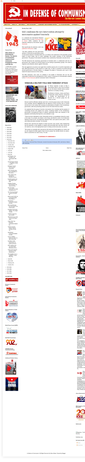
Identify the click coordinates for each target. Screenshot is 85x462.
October (10, 144)
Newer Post (24, 148)
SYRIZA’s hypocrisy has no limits (12, 214)
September (10, 146)
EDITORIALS (22, 24)
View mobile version (47, 150)
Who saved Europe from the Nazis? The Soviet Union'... (13, 206)
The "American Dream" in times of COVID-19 (13, 193)
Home (47, 148)
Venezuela (27, 143)
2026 (8, 127)
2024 (8, 131)
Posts (78, 442)
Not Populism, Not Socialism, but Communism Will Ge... (12, 158)
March (9, 260)
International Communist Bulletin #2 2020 (12, 202)
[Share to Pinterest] (32, 140)
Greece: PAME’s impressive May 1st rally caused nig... (12, 238)
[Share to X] (30, 140)
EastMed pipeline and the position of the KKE (12, 180)
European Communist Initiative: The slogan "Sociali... (13, 210)
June (9, 152)
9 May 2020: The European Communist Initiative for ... (13, 223)
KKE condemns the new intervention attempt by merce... (12, 246)
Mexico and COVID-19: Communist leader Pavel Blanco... (13, 197)
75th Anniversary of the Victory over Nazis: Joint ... (13, 218)
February (10, 262)
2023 (8, 133)
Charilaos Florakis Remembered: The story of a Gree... (12, 184)
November (10, 142)
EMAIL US (14, 24)
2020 (8, 139)
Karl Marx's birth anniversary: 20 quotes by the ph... (12, 242)
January (10, 264)
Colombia (27, 142)
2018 (8, 269)
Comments (80, 445)
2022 (8, 135)
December (10, 140)
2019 (8, 267)
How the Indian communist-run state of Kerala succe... (13, 189)
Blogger (63, 453)
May (9, 154)
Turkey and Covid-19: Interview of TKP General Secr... (12, 251)
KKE (59, 142)
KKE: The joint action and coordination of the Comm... (12, 171)
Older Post (69, 148)
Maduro (68, 142)
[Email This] (27, 140)
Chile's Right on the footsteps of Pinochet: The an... (12, 176)
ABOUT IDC (7, 24)
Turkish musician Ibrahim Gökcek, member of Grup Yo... (12, 228)
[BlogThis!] (29, 140)
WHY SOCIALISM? (31, 24)
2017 (8, 271)
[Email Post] (25, 140)
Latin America (63, 142)
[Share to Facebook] (31, 140)
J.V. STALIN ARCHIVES (64, 24)
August (9, 148)
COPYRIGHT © (75, 24)
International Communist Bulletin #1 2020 (12, 233)
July (9, 150)
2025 (8, 129)
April (9, 258)
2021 (8, 137)
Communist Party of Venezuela (35, 142)
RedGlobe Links (79, 437)
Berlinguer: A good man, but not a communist (12, 167)
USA (23, 143)
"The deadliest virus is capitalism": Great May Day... (12, 255)
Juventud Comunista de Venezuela (50, 142)
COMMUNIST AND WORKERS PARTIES (47, 24)
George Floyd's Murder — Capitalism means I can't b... (13, 163)
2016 (8, 273)
